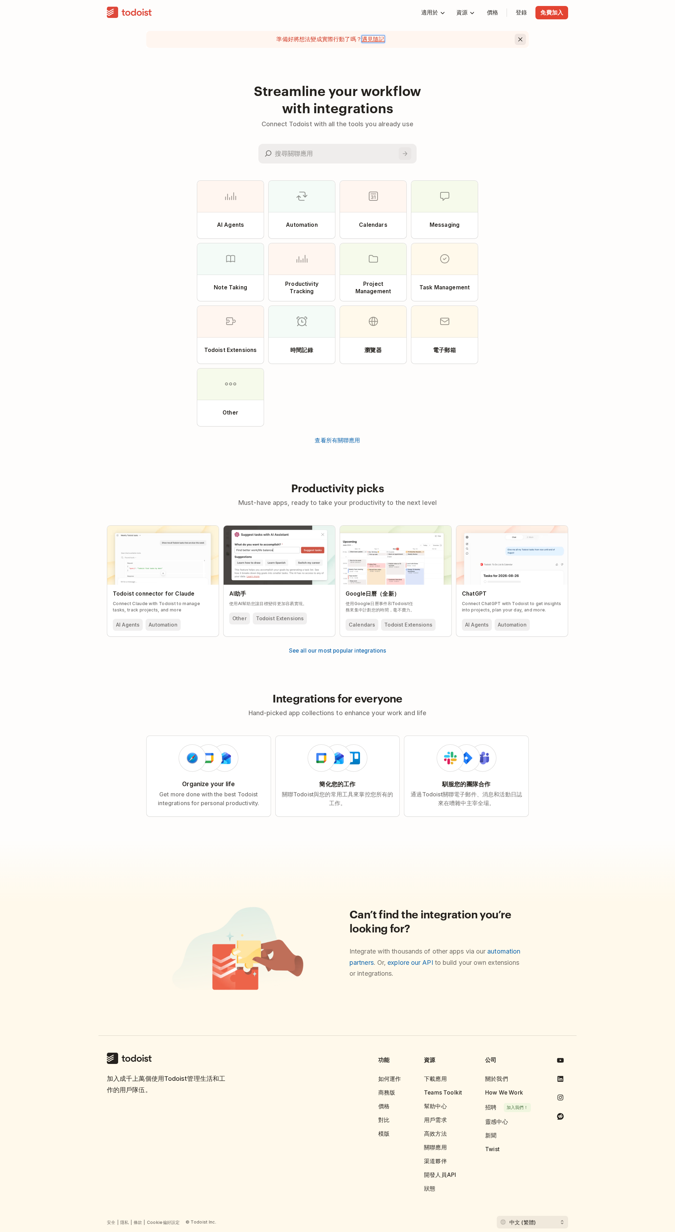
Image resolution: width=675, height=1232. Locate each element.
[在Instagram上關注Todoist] (560, 1099)
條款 (138, 1222)
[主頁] (129, 13)
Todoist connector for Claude (153, 593)
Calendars (362, 625)
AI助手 (237, 593)
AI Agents (128, 625)
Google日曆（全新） (373, 593)
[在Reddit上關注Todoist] (560, 1118)
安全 (111, 1222)
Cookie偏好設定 (163, 1222)
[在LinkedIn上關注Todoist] (560, 1080)
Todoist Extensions (280, 618)
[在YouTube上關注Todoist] (560, 1062)
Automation (163, 625)
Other (239, 618)
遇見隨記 (373, 39)
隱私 (124, 1222)
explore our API (410, 962)
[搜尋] (405, 153)
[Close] (520, 39)
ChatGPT (474, 593)
